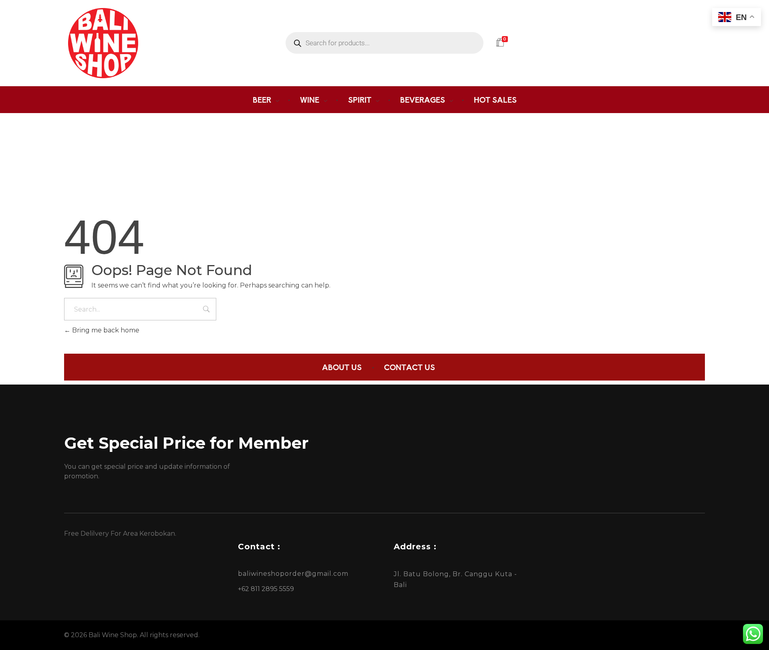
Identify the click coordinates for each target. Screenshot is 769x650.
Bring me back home (104, 330)
